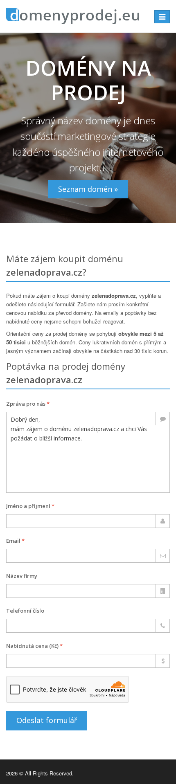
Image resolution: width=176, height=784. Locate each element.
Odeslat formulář (46, 720)
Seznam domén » (88, 189)
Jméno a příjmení (30, 506)
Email (15, 540)
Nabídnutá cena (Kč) (34, 645)
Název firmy (21, 576)
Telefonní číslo (25, 610)
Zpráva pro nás (28, 403)
